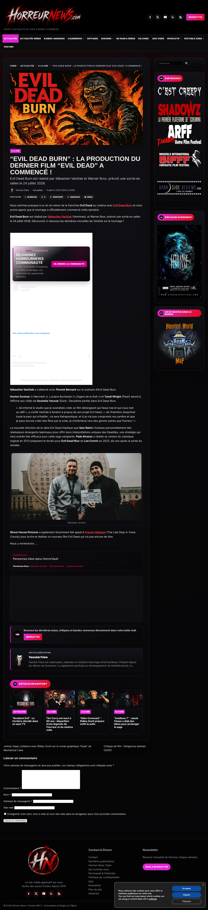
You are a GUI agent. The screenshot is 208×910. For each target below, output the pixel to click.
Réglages (186, 901)
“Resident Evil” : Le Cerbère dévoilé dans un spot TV (25, 721)
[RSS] (180, 17)
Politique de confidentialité (103, 877)
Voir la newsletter (156, 867)
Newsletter (195, 17)
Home (13, 66)
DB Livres (143, 38)
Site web (9, 807)
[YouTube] (165, 17)
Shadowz (93, 893)
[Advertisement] (76, 598)
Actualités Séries (30, 38)
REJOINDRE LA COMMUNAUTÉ (69, 264)
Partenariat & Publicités (101, 873)
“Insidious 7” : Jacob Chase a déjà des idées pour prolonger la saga (126, 723)
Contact (93, 857)
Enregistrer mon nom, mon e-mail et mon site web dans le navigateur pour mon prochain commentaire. (66, 813)
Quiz (91, 881)
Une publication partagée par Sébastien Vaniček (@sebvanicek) (51, 380)
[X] (158, 17)
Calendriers (75, 38)
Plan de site (95, 889)
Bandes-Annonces (54, 38)
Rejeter (186, 894)
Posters (9, 47)
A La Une (43, 66)
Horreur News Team (99, 865)
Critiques (92, 38)
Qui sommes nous (98, 869)
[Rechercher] (170, 63)
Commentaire (12, 788)
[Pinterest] (173, 17)
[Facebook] (150, 17)
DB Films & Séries (125, 38)
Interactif (173, 38)
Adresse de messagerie (18, 801)
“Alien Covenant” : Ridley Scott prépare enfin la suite (92, 721)
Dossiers (106, 38)
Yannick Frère (38, 657)
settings (153, 899)
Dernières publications (101, 861)
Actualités (10, 38)
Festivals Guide (193, 38)
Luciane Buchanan (75, 566)
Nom (7, 794)
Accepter (186, 888)
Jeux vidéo (158, 38)
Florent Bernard (57, 566)
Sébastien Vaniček (38, 566)
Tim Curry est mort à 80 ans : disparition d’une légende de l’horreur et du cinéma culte (59, 724)
